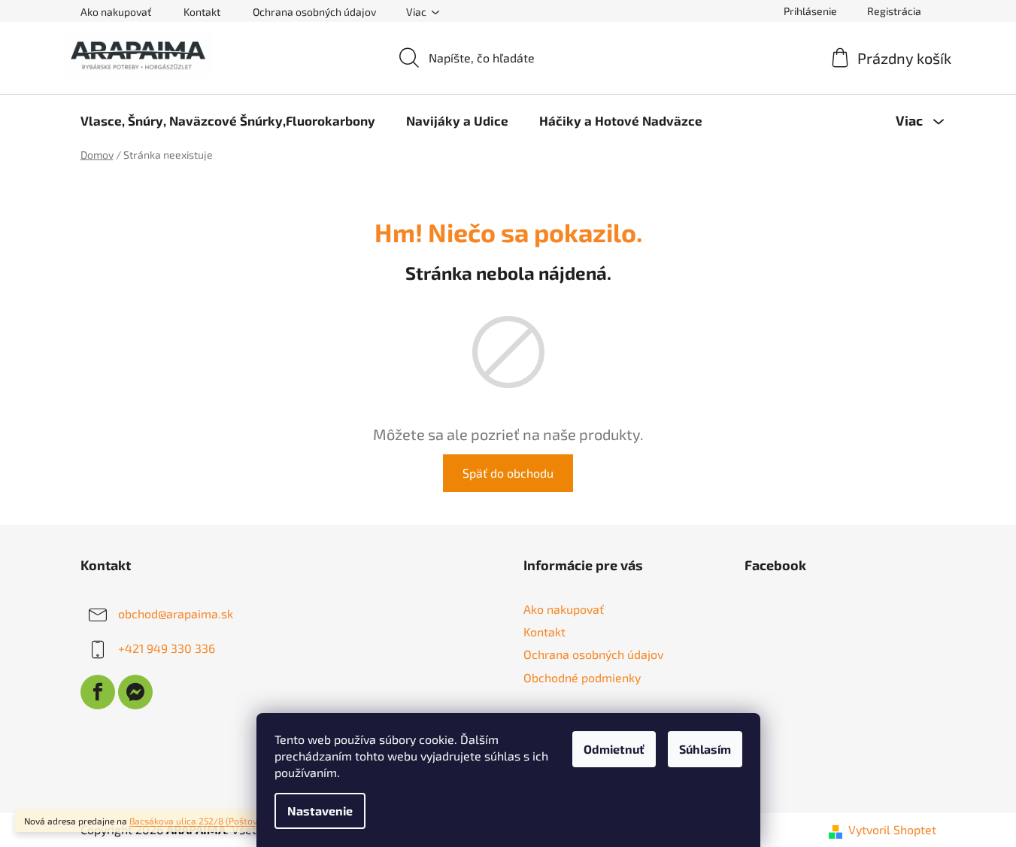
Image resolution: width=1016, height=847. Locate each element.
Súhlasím (705, 749)
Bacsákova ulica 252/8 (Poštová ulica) (208, 820)
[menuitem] (227, 120)
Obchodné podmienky (582, 677)
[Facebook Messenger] (135, 692)
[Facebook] (97, 692)
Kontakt (201, 11)
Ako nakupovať (115, 11)
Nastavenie (320, 810)
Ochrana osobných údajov (314, 11)
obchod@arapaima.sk (175, 613)
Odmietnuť (614, 749)
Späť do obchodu (508, 473)
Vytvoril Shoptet (892, 829)
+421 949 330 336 (166, 648)
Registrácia (894, 11)
